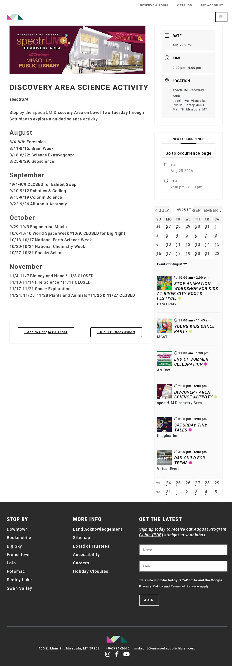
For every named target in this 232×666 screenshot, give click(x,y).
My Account (212, 5)
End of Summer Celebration (191, 362)
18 (178, 253)
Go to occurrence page (188, 153)
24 (168, 482)
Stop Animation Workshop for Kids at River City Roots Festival (187, 291)
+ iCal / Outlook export (116, 332)
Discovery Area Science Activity (193, 395)
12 (188, 244)
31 (207, 226)
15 (217, 244)
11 (178, 244)
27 (168, 226)
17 (168, 253)
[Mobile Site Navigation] (221, 17)
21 (207, 253)
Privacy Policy (151, 586)
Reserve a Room (154, 5)
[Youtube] (126, 654)
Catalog (184, 5)
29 (188, 226)
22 (217, 253)
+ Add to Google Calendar (46, 332)
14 (207, 244)
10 (168, 244)
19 (188, 253)
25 (178, 482)
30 (197, 226)
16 (158, 253)
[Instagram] (108, 654)
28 (178, 226)
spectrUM (43, 112)
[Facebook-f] (117, 654)
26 (188, 482)
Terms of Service (185, 586)
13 (197, 244)
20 (197, 253)
